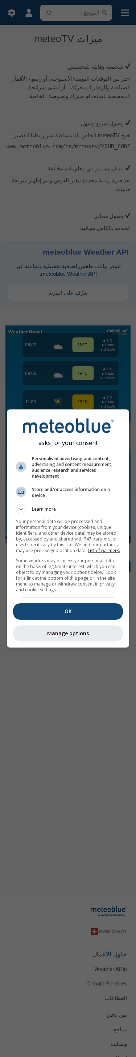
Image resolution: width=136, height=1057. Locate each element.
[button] (68, 509)
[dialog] (68, 528)
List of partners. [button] (104, 550)
